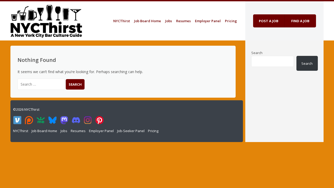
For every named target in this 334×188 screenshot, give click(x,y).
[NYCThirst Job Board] (46, 20)
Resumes (183, 21)
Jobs (168, 21)
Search (257, 52)
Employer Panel (208, 21)
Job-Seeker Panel (131, 130)
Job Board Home (147, 21)
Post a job (268, 21)
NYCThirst (121, 21)
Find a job (300, 21)
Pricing (231, 21)
